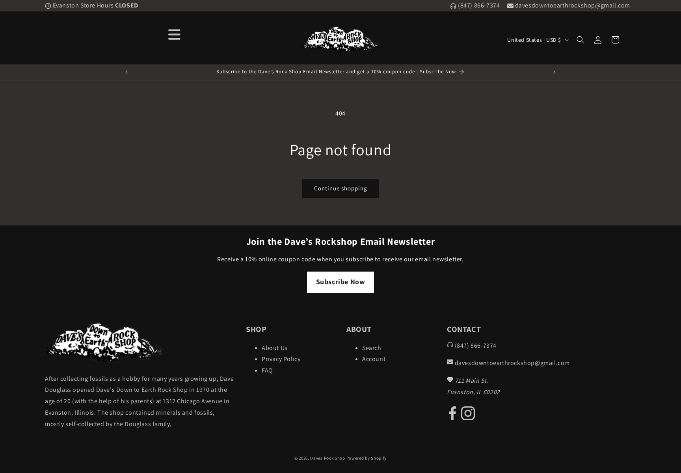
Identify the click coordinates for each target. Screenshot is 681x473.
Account (373, 359)
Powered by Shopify (366, 458)
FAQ (267, 370)
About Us (275, 348)
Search (371, 348)
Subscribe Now (340, 281)
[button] (580, 39)
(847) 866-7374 (478, 5)
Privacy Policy (281, 359)
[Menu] (174, 33)
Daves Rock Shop (327, 458)
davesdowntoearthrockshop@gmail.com (572, 5)
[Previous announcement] (126, 72)
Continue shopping (340, 188)
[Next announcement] (554, 72)
